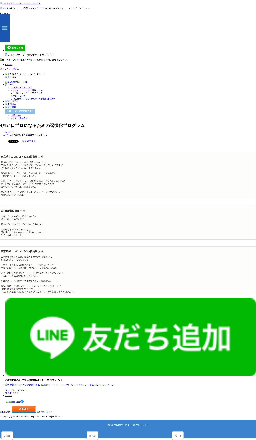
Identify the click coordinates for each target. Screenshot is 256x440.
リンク (8, 395)
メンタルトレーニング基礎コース (27, 90)
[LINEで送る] (29, 141)
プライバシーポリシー (16, 390)
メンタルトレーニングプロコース (27, 93)
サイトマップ (11, 393)
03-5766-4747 (5, 13)
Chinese (8, 64)
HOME (8, 132)
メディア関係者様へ (20, 118)
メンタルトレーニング (21, 87)
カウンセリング (18, 96)
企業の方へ (16, 115)
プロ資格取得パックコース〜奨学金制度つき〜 (33, 99)
